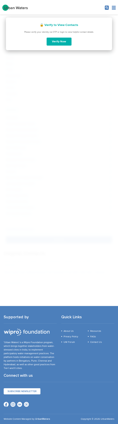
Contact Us (96, 342)
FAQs (93, 336)
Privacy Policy (71, 336)
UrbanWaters (42, 419)
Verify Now (59, 41)
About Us (69, 331)
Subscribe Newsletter (22, 391)
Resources (95, 331)
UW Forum (69, 342)
